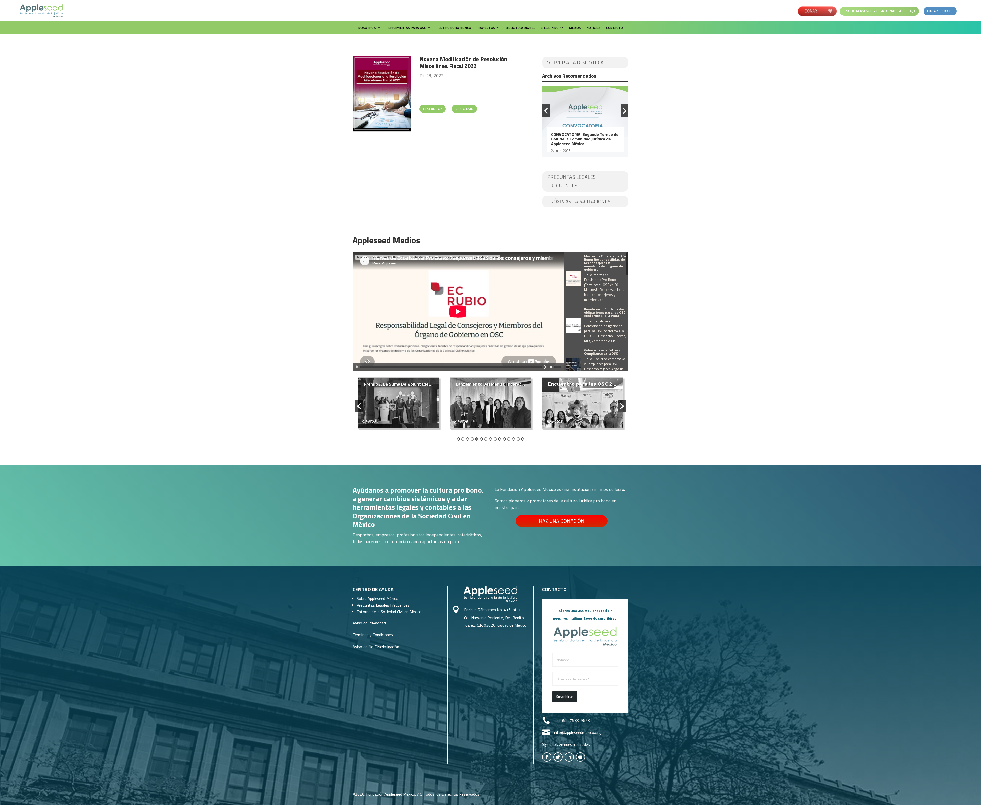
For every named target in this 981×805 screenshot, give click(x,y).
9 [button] (495, 439)
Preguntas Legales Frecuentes (571, 181)
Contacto (614, 28)
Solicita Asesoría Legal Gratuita (873, 11)
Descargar (432, 108)
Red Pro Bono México (454, 28)
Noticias (594, 28)
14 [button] (518, 439)
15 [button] (522, 439)
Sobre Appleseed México (377, 598)
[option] (585, 121)
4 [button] (472, 439)
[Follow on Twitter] (558, 757)
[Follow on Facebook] (546, 757)
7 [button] (485, 439)
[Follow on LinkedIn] (569, 757)
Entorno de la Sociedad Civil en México (389, 612)
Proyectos (486, 28)
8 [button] (490, 439)
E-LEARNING (549, 28)
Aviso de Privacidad (369, 623)
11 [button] (504, 439)
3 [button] (467, 439)
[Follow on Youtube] (580, 757)
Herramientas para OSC (406, 28)
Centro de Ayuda (373, 589)
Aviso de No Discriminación (376, 647)
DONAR (811, 11)
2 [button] (462, 439)
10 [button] (499, 439)
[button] (359, 406)
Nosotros (367, 28)
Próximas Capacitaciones (579, 201)
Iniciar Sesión (938, 11)
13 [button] (513, 439)
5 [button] (476, 439)
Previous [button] (546, 110)
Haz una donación (562, 521)
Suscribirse (564, 696)
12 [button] (508, 439)
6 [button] (481, 439)
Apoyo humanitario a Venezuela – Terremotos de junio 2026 (582, 136)
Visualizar (464, 108)
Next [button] (624, 110)
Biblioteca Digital (520, 28)
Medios (575, 28)
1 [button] (458, 439)
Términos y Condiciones (373, 635)
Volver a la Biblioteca (575, 62)
